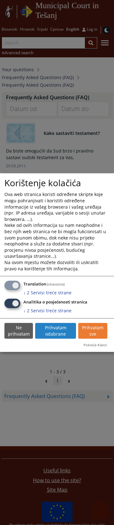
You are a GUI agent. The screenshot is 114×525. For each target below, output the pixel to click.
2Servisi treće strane (47, 292)
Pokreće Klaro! (95, 345)
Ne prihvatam (19, 331)
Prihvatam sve (93, 331)
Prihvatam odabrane (55, 331)
